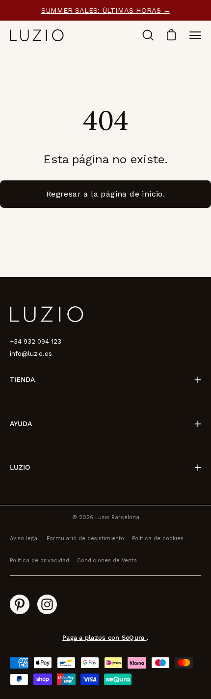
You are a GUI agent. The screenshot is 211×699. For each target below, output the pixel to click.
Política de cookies (158, 538)
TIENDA (22, 379)
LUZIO (20, 467)
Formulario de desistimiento (85, 538)
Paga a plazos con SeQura (104, 637)
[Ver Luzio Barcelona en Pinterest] (19, 604)
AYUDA (21, 423)
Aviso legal (24, 538)
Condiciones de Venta (107, 560)
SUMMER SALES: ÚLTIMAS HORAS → (105, 10)
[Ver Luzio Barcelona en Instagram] (47, 604)
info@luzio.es (31, 353)
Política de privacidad (39, 560)
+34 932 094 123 (35, 341)
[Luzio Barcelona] (37, 35)
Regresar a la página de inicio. (105, 194)
